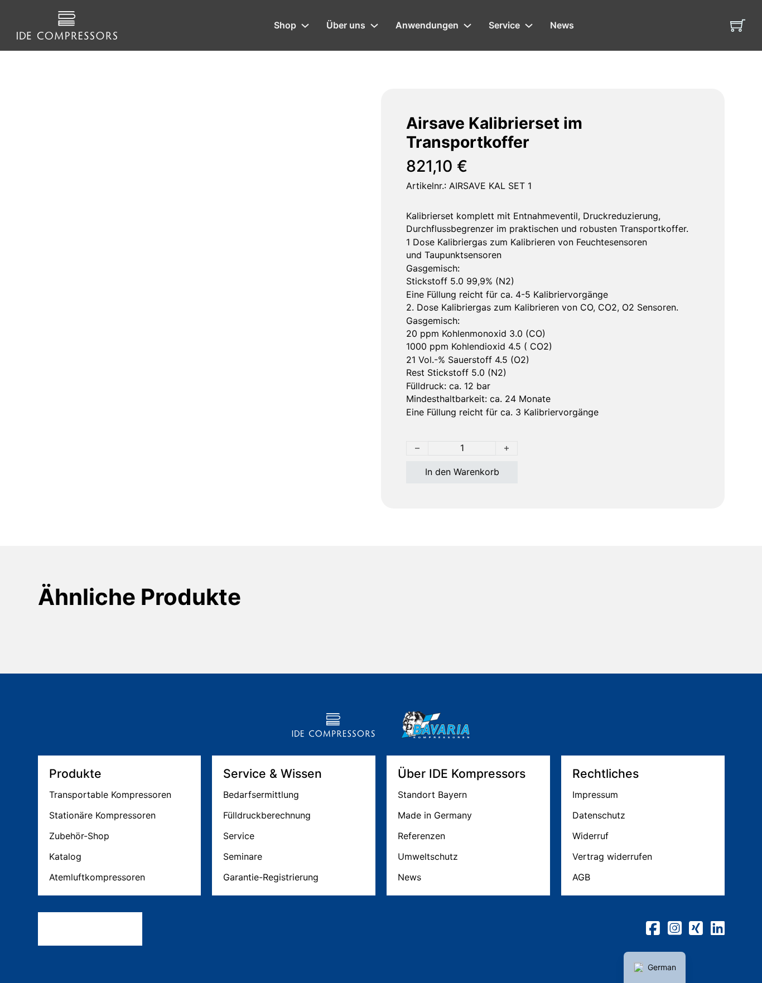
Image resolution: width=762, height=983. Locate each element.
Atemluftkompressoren (97, 877)
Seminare (242, 856)
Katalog (65, 856)
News (562, 25)
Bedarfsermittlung (261, 794)
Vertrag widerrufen (612, 856)
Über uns (345, 25)
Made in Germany (435, 815)
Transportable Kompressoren (110, 794)
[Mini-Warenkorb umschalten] (737, 25)
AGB (581, 877)
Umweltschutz (428, 856)
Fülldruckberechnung (267, 815)
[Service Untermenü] (528, 25)
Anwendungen (427, 25)
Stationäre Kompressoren (102, 815)
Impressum (595, 794)
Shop (285, 25)
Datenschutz (598, 815)
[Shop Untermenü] (305, 25)
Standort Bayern (432, 794)
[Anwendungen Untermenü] (467, 25)
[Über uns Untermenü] (374, 25)
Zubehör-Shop (79, 835)
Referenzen (421, 835)
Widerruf (590, 835)
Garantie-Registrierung (271, 877)
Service (504, 25)
